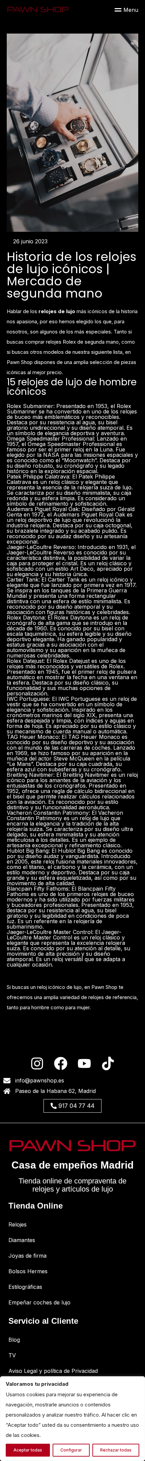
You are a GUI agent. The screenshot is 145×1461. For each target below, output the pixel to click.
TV (12, 1355)
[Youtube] (84, 1063)
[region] (72, 1418)
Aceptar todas (27, 1450)
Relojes (17, 1224)
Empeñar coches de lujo (39, 1302)
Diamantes (21, 1240)
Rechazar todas (116, 1450)
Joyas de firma (27, 1255)
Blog (14, 1339)
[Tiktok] (108, 1063)
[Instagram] (37, 1063)
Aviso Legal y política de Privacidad (53, 1370)
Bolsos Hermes (28, 1271)
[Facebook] (61, 1063)
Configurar (71, 1450)
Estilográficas (25, 1286)
